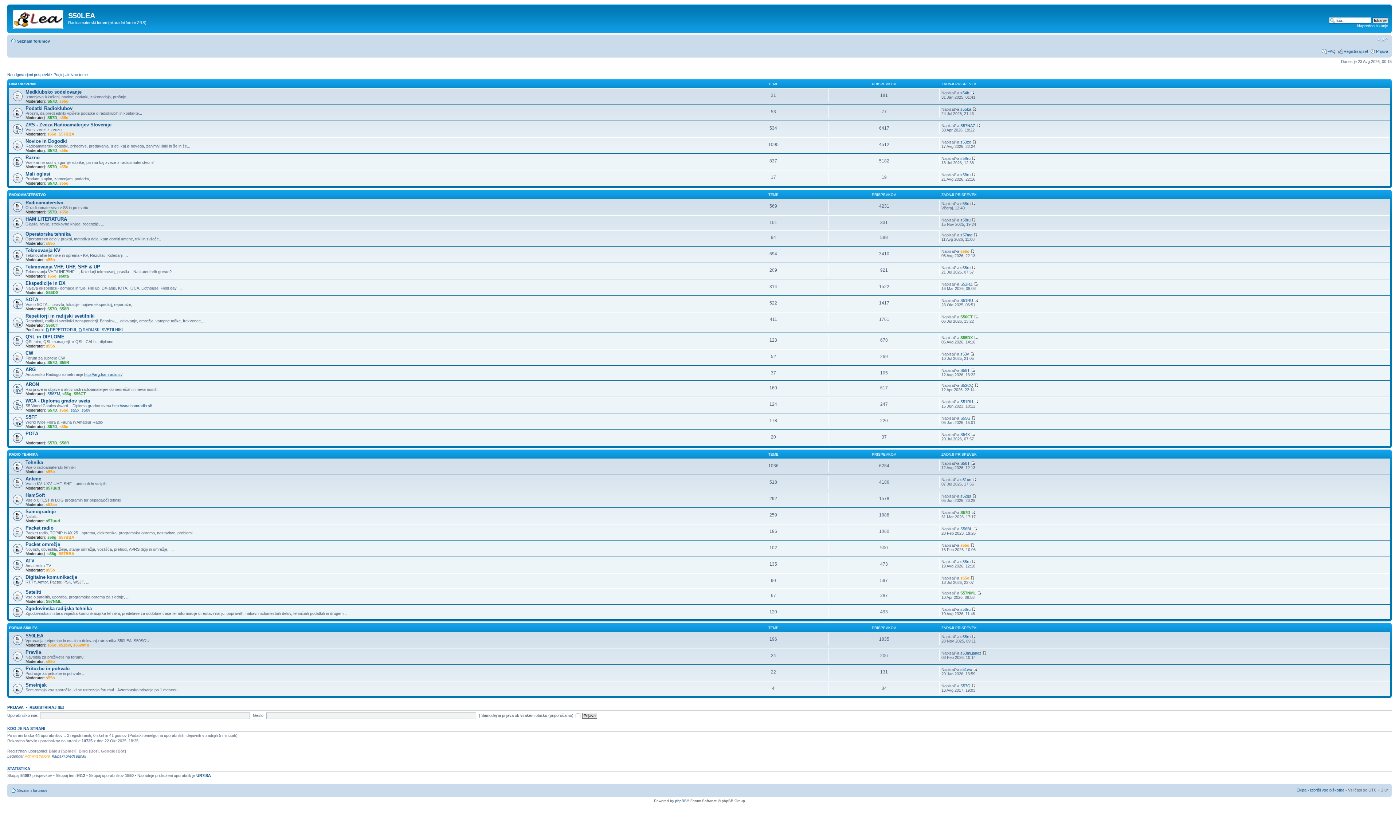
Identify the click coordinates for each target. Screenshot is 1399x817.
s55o (63, 101)
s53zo (965, 142)
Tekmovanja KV (43, 250)
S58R (64, 309)
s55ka (965, 109)
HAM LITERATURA (46, 219)
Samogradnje (41, 511)
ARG (31, 369)
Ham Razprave (23, 84)
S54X (965, 434)
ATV (30, 560)
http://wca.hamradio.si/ (132, 406)
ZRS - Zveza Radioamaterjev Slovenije (68, 124)
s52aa (51, 504)
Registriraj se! (1356, 51)
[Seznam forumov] (38, 18)
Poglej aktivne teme (71, 74)
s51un (965, 480)
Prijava (1382, 51)
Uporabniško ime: (22, 715)
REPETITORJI (63, 329)
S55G (965, 418)
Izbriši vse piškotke (1327, 790)
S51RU (966, 300)
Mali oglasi (38, 174)
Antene (33, 479)
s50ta (64, 276)
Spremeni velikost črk (1383, 39)
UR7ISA (203, 775)
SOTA (32, 299)
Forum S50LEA (23, 628)
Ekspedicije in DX (46, 283)
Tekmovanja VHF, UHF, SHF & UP (63, 267)
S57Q (965, 686)
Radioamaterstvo (27, 195)
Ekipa (1301, 790)
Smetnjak (36, 685)
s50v (86, 410)
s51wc (966, 669)
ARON (32, 384)
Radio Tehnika (23, 454)
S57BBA (66, 134)
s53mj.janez (970, 653)
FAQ (1332, 51)
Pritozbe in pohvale (48, 668)
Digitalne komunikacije (51, 577)
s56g (66, 394)
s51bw (65, 645)
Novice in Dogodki (46, 141)
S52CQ (966, 385)
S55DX (52, 292)
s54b (964, 93)
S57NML (54, 601)
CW (29, 353)
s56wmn (81, 645)
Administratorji (37, 756)
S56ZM (53, 394)
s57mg (966, 235)
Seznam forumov (33, 41)
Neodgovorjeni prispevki (28, 74)
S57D (52, 101)
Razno (33, 157)
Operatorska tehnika (48, 234)
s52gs (965, 496)
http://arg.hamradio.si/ (103, 374)
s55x (75, 410)
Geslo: (258, 715)
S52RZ (966, 284)
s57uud (53, 488)
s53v (964, 354)
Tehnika (34, 462)
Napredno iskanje (1372, 26)
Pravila (33, 652)
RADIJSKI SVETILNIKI (103, 329)
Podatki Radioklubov (49, 108)
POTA (32, 433)
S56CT (52, 325)
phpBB (681, 801)
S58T (965, 370)
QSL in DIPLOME (45, 336)
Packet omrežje (43, 544)
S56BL (966, 529)
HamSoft (35, 495)
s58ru (965, 158)
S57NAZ (967, 125)
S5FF (31, 417)
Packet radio (40, 528)
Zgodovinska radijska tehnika (59, 608)
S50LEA (34, 636)
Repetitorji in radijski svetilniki (60, 316)
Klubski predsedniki (69, 756)
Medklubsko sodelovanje (54, 92)
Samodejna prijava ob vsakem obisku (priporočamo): (528, 715)
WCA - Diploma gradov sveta (58, 401)
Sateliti (33, 592)
